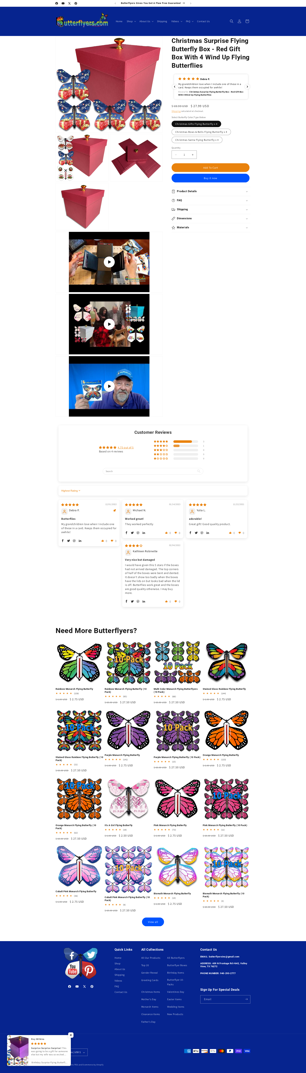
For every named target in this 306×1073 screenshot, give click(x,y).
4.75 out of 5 (126, 447)
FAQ (117, 986)
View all (153, 921)
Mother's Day (148, 999)
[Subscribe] (246, 999)
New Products (175, 1014)
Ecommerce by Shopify (93, 1065)
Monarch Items (149, 1006)
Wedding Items (175, 1006)
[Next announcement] (191, 3)
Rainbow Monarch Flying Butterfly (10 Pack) (126, 690)
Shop (117, 963)
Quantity (176, 147)
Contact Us (121, 991)
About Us (120, 969)
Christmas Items (150, 991)
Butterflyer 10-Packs (175, 982)
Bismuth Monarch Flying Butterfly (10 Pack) (223, 895)
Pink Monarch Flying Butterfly (170, 825)
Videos (118, 980)
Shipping (176, 111)
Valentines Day (175, 991)
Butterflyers (68, 1065)
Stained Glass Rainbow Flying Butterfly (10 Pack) (79, 759)
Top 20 (145, 965)
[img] (70, 504)
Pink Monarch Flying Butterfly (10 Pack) (225, 825)
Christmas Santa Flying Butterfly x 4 (197, 139)
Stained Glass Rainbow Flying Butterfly (224, 689)
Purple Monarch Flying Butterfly (122, 755)
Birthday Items (175, 972)
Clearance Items (150, 1014)
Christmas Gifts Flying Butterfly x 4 (196, 124)
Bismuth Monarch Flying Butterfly (172, 893)
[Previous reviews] (174, 86)
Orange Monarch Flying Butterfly (221, 755)
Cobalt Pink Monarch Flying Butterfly (76, 891)
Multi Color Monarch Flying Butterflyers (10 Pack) (176, 690)
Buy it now (210, 178)
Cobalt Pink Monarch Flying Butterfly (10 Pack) (127, 899)
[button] (131, 21)
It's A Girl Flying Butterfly (119, 825)
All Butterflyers (176, 957)
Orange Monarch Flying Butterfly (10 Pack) (76, 827)
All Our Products (150, 957)
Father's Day (148, 1021)
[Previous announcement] (115, 3)
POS (76, 1065)
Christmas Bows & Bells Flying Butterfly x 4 (201, 131)
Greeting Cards (149, 980)
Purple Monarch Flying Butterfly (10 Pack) (177, 757)
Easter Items (174, 999)
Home (118, 957)
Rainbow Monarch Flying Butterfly (74, 689)
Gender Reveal (149, 972)
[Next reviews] (247, 86)
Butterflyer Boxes (177, 965)
